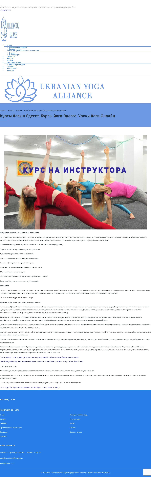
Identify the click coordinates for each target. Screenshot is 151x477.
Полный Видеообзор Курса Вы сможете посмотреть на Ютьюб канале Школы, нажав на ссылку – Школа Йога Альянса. (42, 362)
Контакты (11, 68)
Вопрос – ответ (15, 49)
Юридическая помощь (18, 47)
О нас (9, 45)
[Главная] (55, 103)
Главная (2, 110)
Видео (10, 58)
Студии (11, 53)
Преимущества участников (11, 428)
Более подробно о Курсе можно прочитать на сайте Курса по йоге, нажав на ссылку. (30, 387)
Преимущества (14, 62)
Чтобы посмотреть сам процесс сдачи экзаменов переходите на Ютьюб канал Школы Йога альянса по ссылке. (39, 357)
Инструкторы (14, 55)
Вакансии (3, 432)
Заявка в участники (17, 65)
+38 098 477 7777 (5, 10)
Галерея (11, 56)
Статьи (10, 66)
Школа (10, 60)
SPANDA (10, 70)
